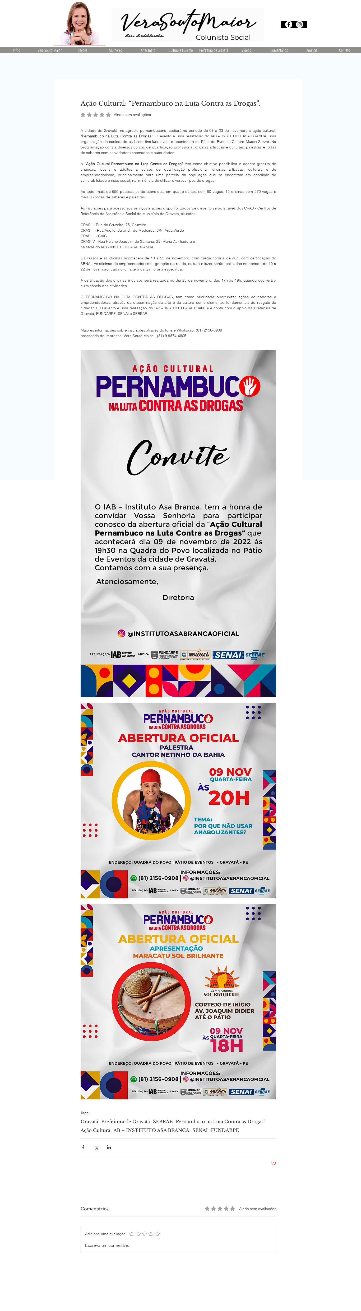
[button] (82, 50)
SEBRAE (163, 1122)
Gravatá (89, 1122)
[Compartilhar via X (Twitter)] (96, 1147)
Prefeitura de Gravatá (125, 1122)
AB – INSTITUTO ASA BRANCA (151, 1130)
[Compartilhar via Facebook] (83, 1147)
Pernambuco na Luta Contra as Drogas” (221, 1122)
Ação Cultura (95, 1130)
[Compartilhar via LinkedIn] (109, 1147)
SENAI (200, 1130)
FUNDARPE (225, 1130)
